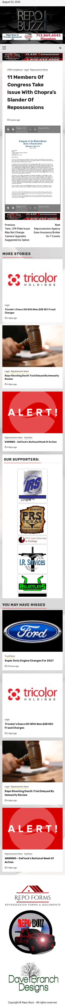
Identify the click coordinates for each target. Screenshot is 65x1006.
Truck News (10, 656)
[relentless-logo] (32, 520)
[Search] (60, 48)
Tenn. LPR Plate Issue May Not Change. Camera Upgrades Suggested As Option (17, 232)
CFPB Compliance (15, 70)
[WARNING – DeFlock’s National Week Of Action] (32, 828)
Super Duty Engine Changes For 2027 (29, 660)
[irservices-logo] (32, 496)
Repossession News (39, 70)
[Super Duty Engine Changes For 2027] (32, 631)
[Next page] (13, 129)
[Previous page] (8, 129)
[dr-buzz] (32, 572)
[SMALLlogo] (32, 477)
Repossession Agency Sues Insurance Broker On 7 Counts (47, 230)
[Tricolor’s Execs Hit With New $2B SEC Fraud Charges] (32, 694)
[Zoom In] (35, 129)
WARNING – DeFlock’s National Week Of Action (31, 442)
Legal (26, 70)
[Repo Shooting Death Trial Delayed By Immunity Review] (32, 761)
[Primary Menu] (5, 48)
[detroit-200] (32, 544)
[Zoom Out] (30, 129)
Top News (28, 438)
